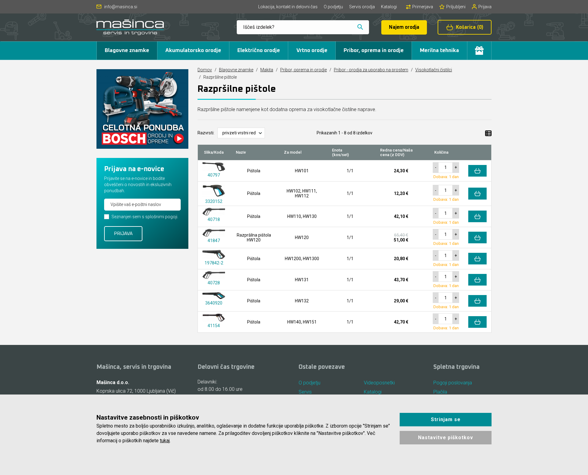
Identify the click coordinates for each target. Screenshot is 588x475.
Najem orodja (404, 27)
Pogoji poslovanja (452, 383)
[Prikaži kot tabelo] (488, 133)
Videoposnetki (379, 383)
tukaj (165, 440)
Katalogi (389, 6)
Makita (266, 69)
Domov (205, 69)
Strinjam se (446, 419)
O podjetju (333, 6)
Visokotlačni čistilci (433, 69)
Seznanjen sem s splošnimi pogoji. (144, 216)
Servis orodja (362, 6)
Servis (305, 392)
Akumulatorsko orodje (193, 50)
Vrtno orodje (311, 50)
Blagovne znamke (127, 50)
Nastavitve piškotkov (445, 437)
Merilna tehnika (439, 50)
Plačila (440, 392)
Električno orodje (258, 50)
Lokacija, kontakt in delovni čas (288, 6)
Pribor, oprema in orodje (374, 50)
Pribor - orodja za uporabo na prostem (371, 69)
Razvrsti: (206, 132)
